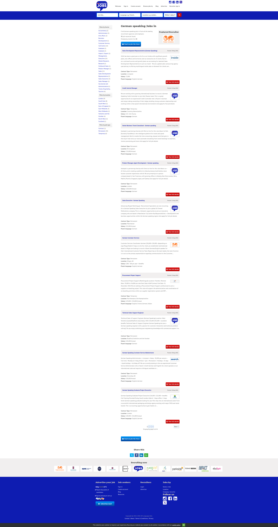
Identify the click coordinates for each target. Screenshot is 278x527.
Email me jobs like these (132, 44)
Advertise (164, 6)
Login (142, 487)
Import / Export (103, 53)
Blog (157, 6)
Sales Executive (103, 79)
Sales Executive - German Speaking (133, 200)
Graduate (101, 48)
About (132, 518)
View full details (173, 82)
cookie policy (176, 525)
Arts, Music (101, 36)
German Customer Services (130, 238)
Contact (127, 518)
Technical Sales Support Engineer (133, 313)
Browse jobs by (148, 6)
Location (165, 489)
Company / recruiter (169, 492)
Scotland (101, 121)
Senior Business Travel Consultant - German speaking (139, 126)
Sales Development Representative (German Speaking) (139, 51)
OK (184, 525)
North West (102, 119)
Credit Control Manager (129, 88)
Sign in (126, 6)
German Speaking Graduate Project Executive (136, 390)
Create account (136, 6)
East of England (103, 106)
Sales (100, 71)
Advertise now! (106, 504)
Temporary (101, 133)
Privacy (151, 518)
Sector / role (167, 487)
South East (101, 101)
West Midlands (103, 111)
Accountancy (102, 31)
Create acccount (123, 489)
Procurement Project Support (131, 275)
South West (102, 104)
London (100, 98)
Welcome (118, 6)
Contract (101, 128)
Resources (121, 494)
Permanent (101, 131)
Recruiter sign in (174, 6)
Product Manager (103, 69)
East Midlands (102, 109)
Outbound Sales (103, 66)
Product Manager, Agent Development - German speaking (140, 163)
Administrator (102, 33)
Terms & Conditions (141, 518)
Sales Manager (103, 81)
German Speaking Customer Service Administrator (138, 353)
